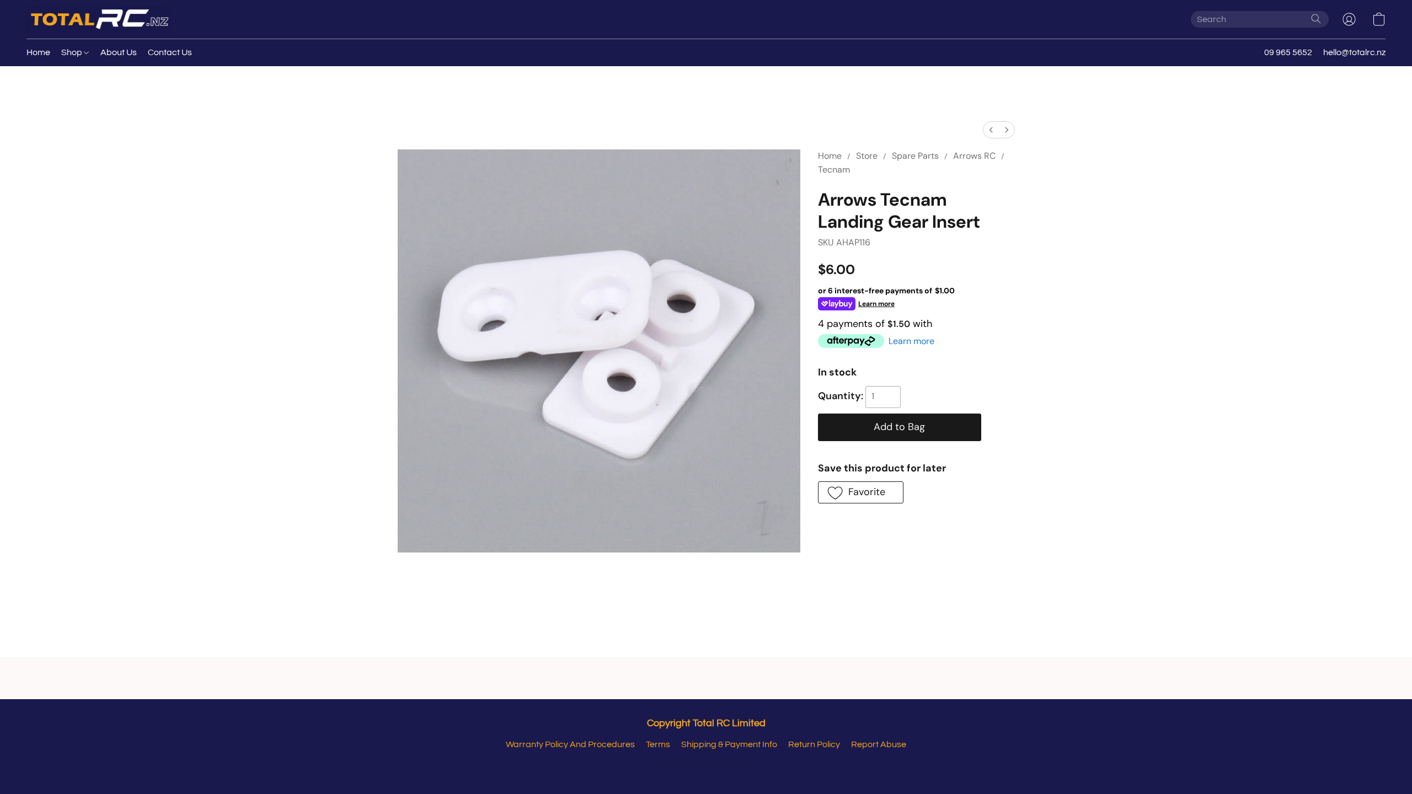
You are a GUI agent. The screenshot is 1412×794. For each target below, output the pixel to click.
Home (38, 52)
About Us (118, 52)
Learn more (911, 341)
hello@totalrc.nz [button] (1354, 52)
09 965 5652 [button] (1288, 52)
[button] (99, 19)
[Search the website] (1316, 18)
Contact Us (170, 52)
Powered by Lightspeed (706, 765)
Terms (658, 744)
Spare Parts (915, 156)
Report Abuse (878, 744)
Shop (72, 52)
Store (867, 156)
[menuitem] (991, 130)
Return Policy (814, 744)
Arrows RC (974, 156)
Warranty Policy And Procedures (570, 744)
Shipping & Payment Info (729, 744)
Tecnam (834, 169)
